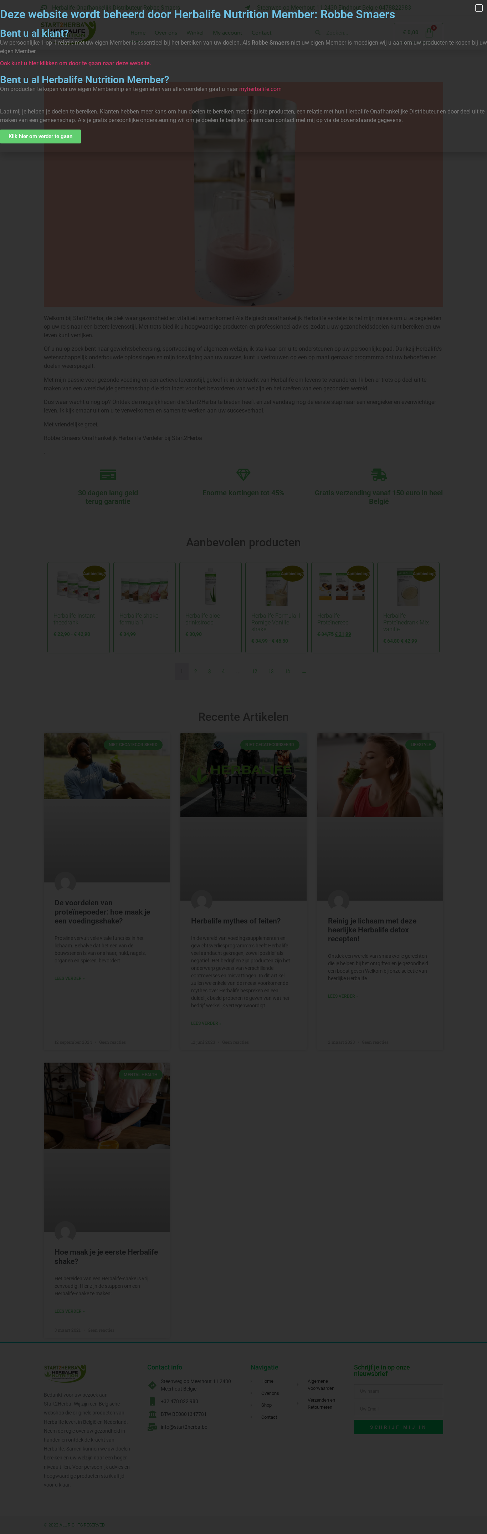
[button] (479, 8)
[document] (243, 767)
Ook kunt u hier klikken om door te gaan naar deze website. (76, 63)
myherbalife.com (260, 89)
